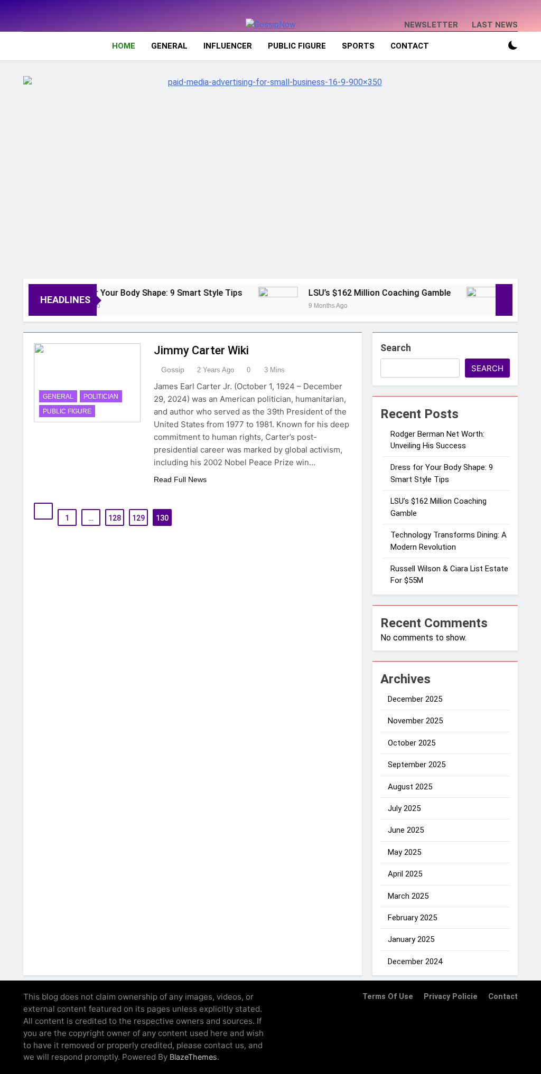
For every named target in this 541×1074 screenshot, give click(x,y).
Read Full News (180, 479)
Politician (100, 396)
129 (138, 518)
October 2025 (411, 743)
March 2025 (408, 896)
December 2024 (415, 961)
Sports (358, 46)
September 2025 (416, 764)
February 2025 (412, 917)
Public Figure (297, 46)
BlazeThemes (193, 1056)
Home (123, 46)
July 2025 (404, 808)
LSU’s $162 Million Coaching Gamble (366, 293)
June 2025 (406, 830)
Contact (409, 46)
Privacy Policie (451, 996)
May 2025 (404, 852)
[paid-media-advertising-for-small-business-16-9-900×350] (270, 172)
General (169, 46)
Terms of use (387, 996)
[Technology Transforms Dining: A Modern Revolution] (472, 306)
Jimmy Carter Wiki (201, 350)
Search (395, 347)
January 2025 (411, 939)
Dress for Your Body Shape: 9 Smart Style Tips (138, 293)
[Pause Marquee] (504, 300)
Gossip (172, 369)
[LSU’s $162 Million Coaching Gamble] (264, 306)
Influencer (227, 46)
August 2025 (410, 787)
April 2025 (405, 874)
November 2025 (415, 721)
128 (114, 518)
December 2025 (415, 699)
